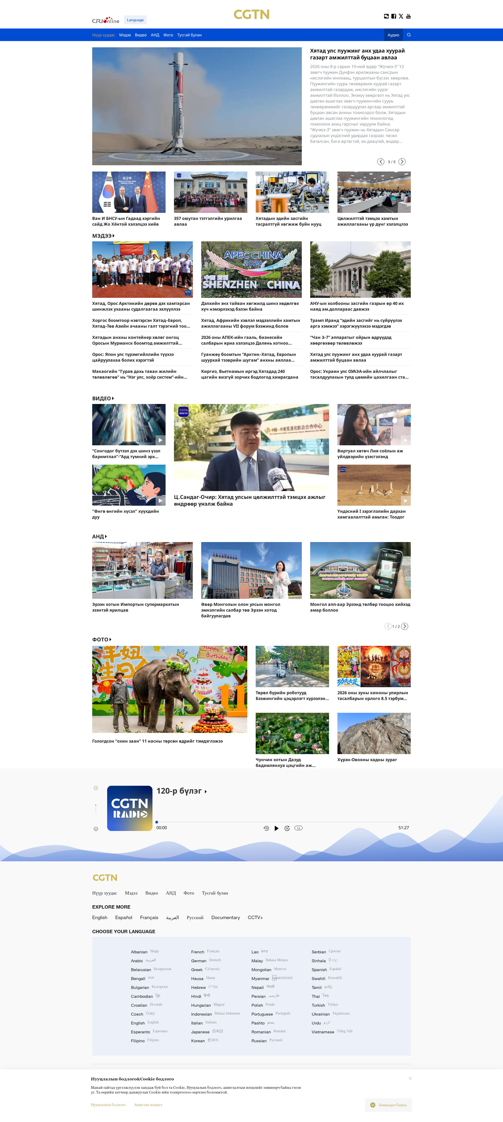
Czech (143, 1014)
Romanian (269, 1031)
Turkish (325, 1005)
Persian (265, 996)
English (99, 917)
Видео (101, 398)
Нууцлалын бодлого (108, 1104)
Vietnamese (332, 1031)
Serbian (326, 951)
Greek (205, 969)
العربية (172, 917)
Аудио (393, 34)
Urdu (321, 1023)
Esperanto (149, 1031)
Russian (267, 1040)
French (205, 951)
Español (123, 917)
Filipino (145, 1040)
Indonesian (215, 1014)
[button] (380, 161)
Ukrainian (331, 1014)
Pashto (263, 1023)
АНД (98, 536)
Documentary (225, 917)
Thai (320, 996)
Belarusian (151, 969)
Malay (270, 960)
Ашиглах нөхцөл (148, 1104)
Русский (195, 917)
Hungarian (208, 1005)
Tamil (322, 987)
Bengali (142, 978)
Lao (260, 951)
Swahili (327, 978)
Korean (204, 1040)
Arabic (143, 960)
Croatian (146, 1005)
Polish (263, 1005)
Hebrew (204, 987)
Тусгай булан (215, 893)
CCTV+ (255, 917)
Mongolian (269, 969)
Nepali (263, 987)
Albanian (145, 951)
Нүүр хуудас (104, 893)
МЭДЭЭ (102, 236)
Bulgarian (149, 987)
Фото (100, 639)
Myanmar (272, 978)
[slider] (156, 822)
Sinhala (325, 960)
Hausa (203, 978)
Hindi (200, 996)
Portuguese (271, 1014)
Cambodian (145, 996)
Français (149, 917)
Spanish (326, 969)
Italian (204, 1023)
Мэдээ (131, 893)
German (206, 960)
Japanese (207, 1031)
